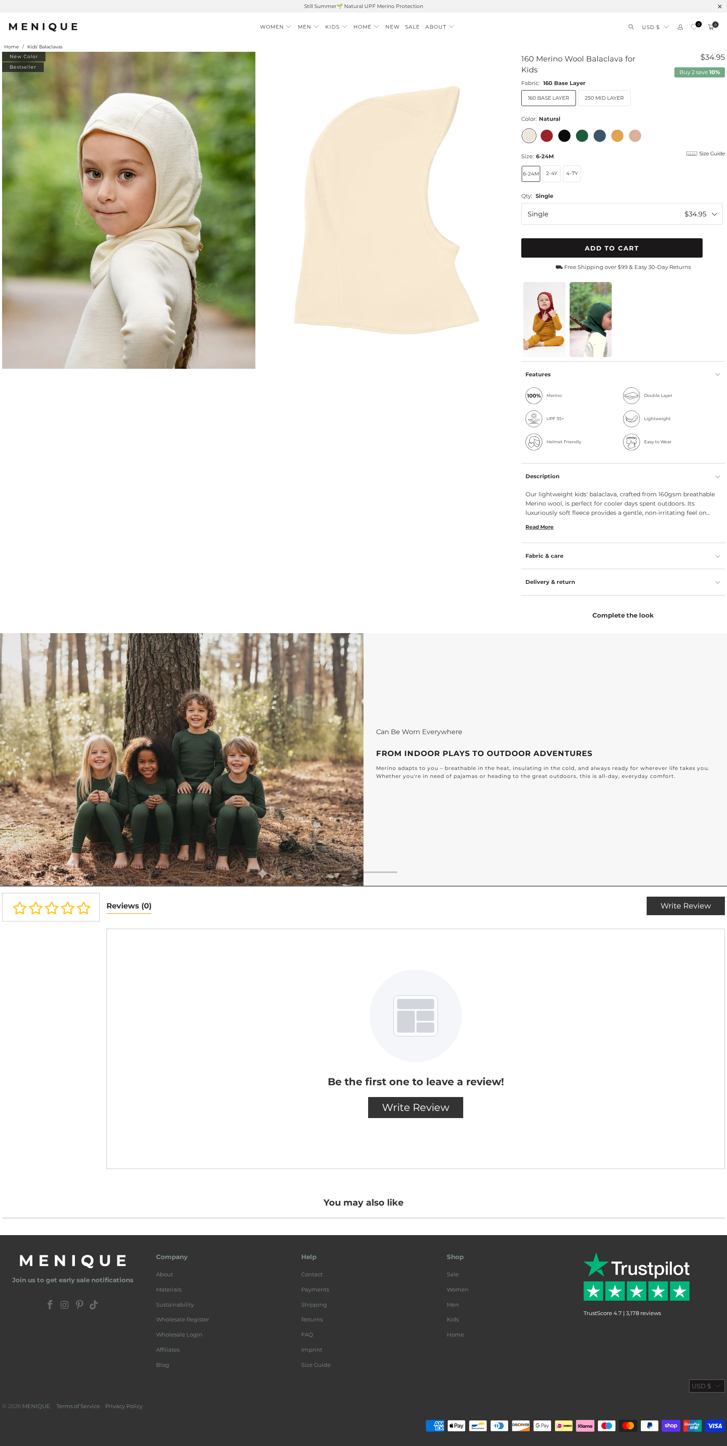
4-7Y (572, 173)
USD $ (651, 27)
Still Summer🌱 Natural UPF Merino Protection (363, 6)
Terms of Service (78, 1406)
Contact (312, 1274)
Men (453, 1304)
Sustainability (175, 1304)
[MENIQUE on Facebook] (50, 1305)
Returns (312, 1319)
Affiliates (168, 1349)
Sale (453, 1274)
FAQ (307, 1334)
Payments (315, 1289)
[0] (694, 27)
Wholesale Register (182, 1319)
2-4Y (551, 173)
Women (458, 1289)
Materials (168, 1289)
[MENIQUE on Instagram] (65, 1305)
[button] (276, 24)
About (164, 1274)
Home (455, 1334)
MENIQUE (36, 1406)
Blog (162, 1364)
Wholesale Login (179, 1334)
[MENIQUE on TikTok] (94, 1305)
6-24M (531, 173)
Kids (453, 1319)
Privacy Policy (124, 1406)
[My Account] (680, 27)
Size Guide (316, 1364)
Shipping (314, 1304)
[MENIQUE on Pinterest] (79, 1305)
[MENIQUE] (43, 27)
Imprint (311, 1349)
